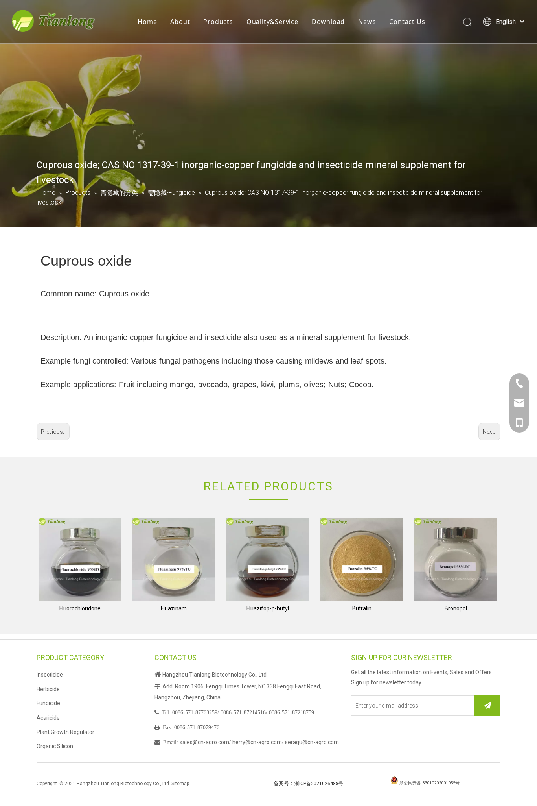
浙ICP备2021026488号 (318, 783)
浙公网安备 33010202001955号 (429, 783)
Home (147, 21)
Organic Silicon (55, 746)
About (180, 21)
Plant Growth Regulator (65, 732)
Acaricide (48, 718)
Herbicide (48, 689)
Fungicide (48, 703)
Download (328, 21)
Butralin (361, 608)
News (367, 21)
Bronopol (456, 608)
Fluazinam (174, 608)
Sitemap (180, 783)
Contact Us (407, 21)
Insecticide (50, 674)
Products (218, 21)
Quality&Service (272, 21)
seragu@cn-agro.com (312, 742)
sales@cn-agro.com (204, 742)
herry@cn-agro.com (257, 742)
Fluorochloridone (80, 608)
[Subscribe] (487, 705)
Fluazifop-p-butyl (267, 608)
